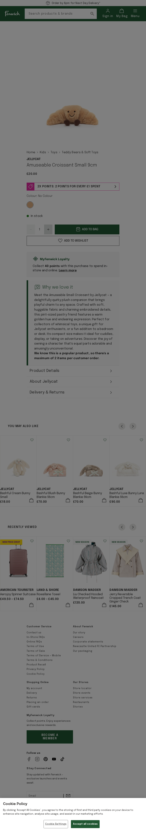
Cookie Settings (55, 824)
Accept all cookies (85, 824)
